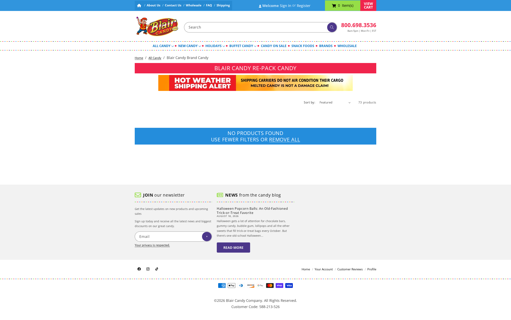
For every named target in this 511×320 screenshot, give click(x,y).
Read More (233, 247)
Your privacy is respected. (152, 245)
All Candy (155, 58)
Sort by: (309, 102)
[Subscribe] (207, 236)
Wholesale (193, 5)
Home (139, 58)
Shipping (223, 5)
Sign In (285, 5)
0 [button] (339, 5)
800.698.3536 (358, 25)
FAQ (209, 5)
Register (303, 5)
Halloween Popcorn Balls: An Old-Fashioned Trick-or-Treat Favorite (252, 211)
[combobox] (260, 27)
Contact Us (173, 5)
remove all (284, 139)
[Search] (332, 27)
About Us (153, 5)
